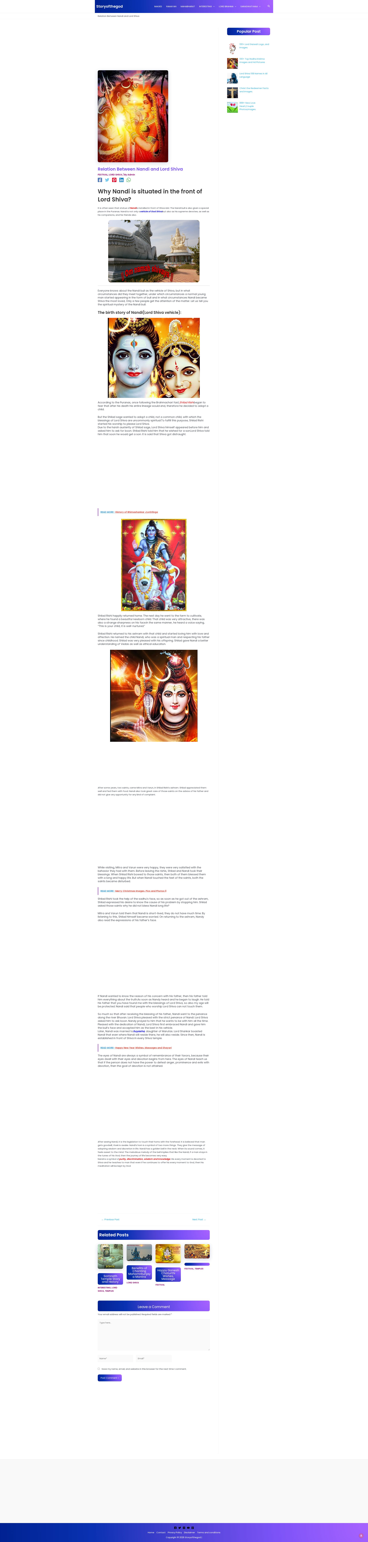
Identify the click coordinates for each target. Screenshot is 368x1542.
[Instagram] (184, 1527)
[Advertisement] (154, 49)
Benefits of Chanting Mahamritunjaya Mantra (139, 1272)
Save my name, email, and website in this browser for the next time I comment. (144, 1368)
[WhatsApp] (128, 180)
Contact (161, 1532)
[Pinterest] (114, 180)
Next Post (199, 1219)
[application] (213, 6)
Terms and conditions (208, 1532)
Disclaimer (189, 1532)
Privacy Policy (175, 1532)
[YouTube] (188, 1527)
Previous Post (110, 1219)
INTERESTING (104, 1287)
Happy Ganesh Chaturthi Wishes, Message (168, 1274)
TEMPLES (109, 1291)
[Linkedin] (121, 180)
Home (151, 1532)
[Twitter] (107, 180)
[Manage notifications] (361, 1535)
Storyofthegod (109, 6)
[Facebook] (100, 180)
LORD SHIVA (115, 174)
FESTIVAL (103, 174)
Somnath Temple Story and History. (110, 1279)
